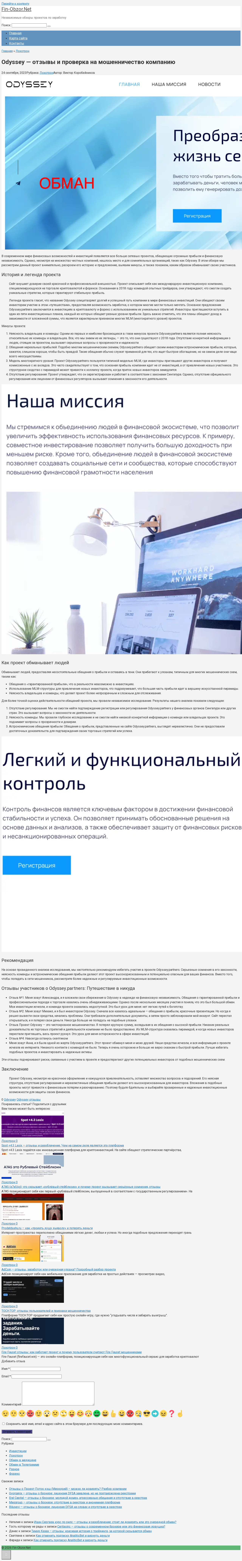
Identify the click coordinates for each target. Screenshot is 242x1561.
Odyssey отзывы (29, 1099)
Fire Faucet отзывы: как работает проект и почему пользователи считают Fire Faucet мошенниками (72, 1352)
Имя (6, 1369)
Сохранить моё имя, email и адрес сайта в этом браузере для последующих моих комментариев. (74, 1424)
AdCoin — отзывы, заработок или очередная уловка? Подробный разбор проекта (59, 1269)
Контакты (16, 43)
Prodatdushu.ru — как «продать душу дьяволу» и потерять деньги (47, 1228)
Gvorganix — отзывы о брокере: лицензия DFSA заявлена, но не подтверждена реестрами (72, 1493)
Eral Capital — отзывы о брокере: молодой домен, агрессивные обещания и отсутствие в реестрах (78, 1498)
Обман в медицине (22, 1460)
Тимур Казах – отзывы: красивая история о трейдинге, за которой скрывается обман (91, 1531)
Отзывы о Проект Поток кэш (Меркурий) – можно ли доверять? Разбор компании (67, 1489)
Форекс (14, 1473)
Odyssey (10, 1099)
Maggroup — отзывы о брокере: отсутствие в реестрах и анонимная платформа (64, 1502)
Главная (15, 33)
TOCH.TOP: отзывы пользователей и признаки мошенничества (46, 1311)
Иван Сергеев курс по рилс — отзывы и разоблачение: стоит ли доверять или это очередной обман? (105, 1522)
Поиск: (7, 25)
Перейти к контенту (15, 3)
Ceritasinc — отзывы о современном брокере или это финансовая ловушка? (111, 1526)
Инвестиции (17, 1451)
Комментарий (11, 1404)
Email (6, 1376)
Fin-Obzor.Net (16, 9)
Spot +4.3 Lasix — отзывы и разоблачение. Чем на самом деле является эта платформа (63, 1145)
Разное (14, 1469)
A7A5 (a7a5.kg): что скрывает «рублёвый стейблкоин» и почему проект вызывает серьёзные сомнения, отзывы (81, 1187)
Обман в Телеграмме (24, 1464)
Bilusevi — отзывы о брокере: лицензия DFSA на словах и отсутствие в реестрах (65, 1507)
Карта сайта (18, 38)
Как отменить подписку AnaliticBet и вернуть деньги (73, 1535)
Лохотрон (46, 73)
